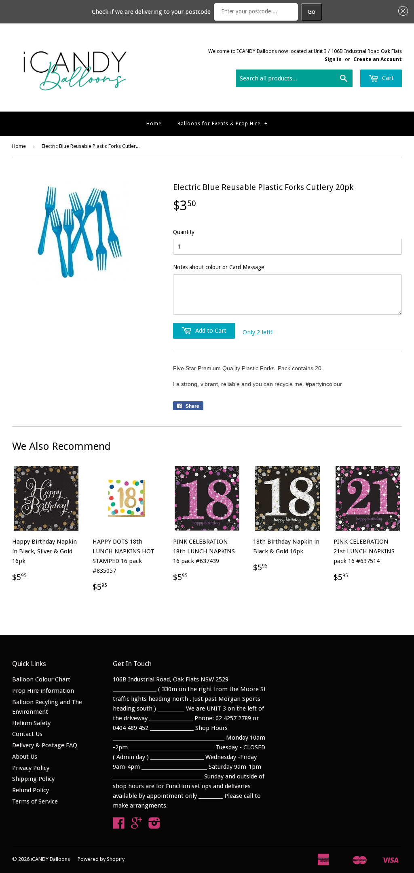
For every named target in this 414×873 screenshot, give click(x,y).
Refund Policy (30, 790)
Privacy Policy (30, 768)
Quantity (183, 232)
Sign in (333, 59)
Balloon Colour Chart (41, 679)
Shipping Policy (33, 778)
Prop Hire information (43, 690)
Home (153, 124)
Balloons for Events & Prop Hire (222, 124)
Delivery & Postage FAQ (44, 745)
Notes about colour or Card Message (218, 267)
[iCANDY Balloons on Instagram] (154, 825)
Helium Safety (31, 723)
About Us (24, 756)
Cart (387, 78)
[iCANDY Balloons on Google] (137, 825)
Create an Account (377, 59)
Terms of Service (35, 801)
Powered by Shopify (101, 859)
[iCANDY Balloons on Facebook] (119, 825)
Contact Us (27, 734)
